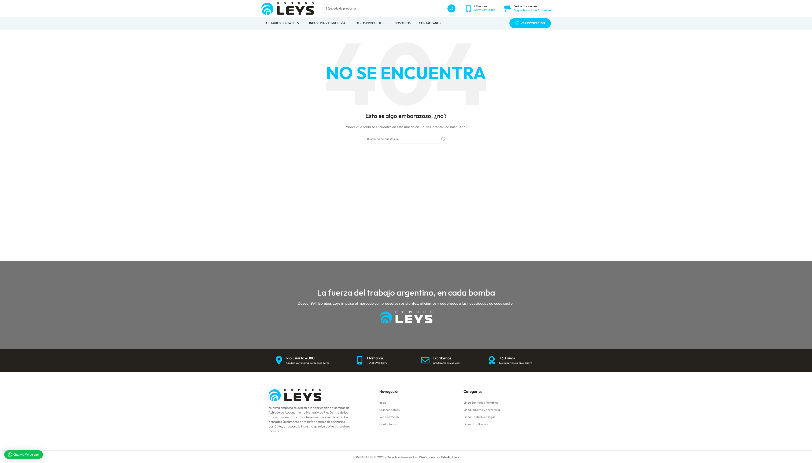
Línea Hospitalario (476, 424)
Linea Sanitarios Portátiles (481, 402)
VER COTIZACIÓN (533, 23)
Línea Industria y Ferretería (482, 410)
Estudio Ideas (450, 457)
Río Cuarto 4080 (300, 358)
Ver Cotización (389, 417)
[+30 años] (492, 360)
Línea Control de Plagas (479, 417)
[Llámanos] (359, 360)
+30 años (507, 358)
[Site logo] (287, 8)
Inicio (382, 402)
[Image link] (295, 394)
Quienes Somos (389, 410)
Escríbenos (442, 358)
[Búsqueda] (451, 8)
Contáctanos (387, 424)
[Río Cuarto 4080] (279, 360)
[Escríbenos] (425, 360)
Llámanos (375, 358)
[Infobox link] (480, 8)
